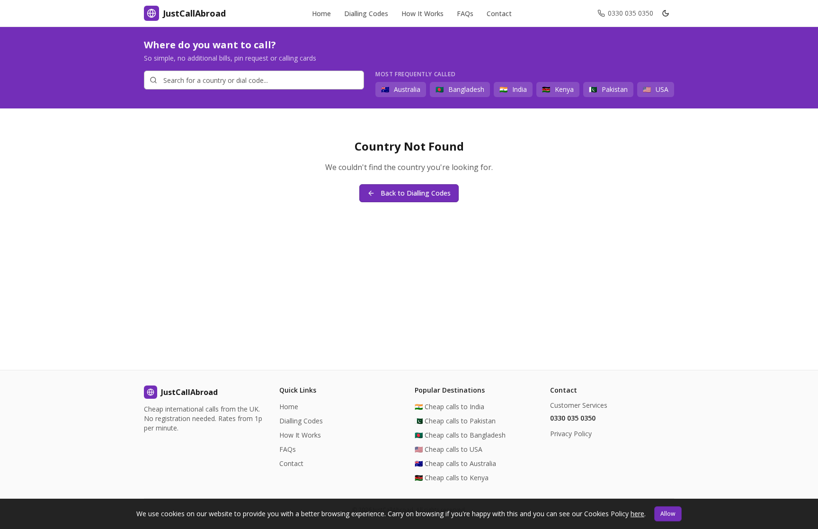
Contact (291, 463)
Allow (668, 514)
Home (288, 406)
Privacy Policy (571, 433)
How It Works (300, 434)
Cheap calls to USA (448, 449)
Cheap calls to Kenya (452, 477)
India (513, 89)
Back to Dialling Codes (416, 192)
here (637, 513)
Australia (400, 89)
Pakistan (608, 89)
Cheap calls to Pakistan (455, 420)
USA (655, 89)
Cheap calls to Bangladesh (460, 434)
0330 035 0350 (573, 417)
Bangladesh (460, 89)
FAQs (287, 449)
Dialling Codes (301, 420)
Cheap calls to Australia (455, 463)
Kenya (558, 89)
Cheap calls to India (449, 406)
